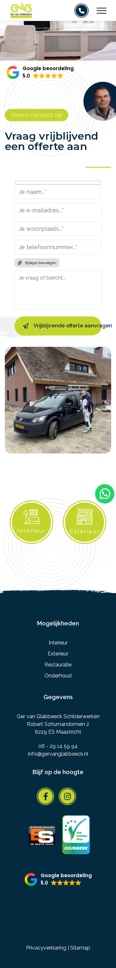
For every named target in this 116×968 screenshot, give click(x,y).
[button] (40, 72)
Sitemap (80, 948)
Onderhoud (58, 676)
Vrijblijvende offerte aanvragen (68, 326)
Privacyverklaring (46, 948)
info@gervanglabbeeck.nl (58, 754)
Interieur (58, 643)
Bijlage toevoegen (40, 263)
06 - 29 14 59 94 (58, 746)
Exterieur (58, 654)
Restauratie (58, 665)
